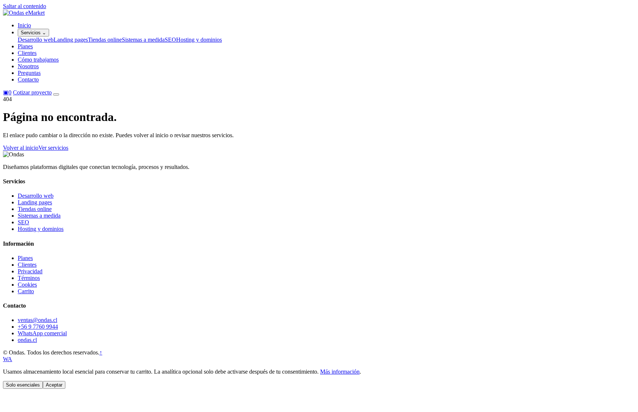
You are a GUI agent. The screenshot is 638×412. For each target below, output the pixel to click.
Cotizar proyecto (32, 92)
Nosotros (28, 66)
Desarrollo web (36, 40)
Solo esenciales (23, 385)
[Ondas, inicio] (24, 13)
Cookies (27, 284)
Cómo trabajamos (38, 59)
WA (7, 359)
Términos (29, 278)
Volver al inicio (20, 148)
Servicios (33, 32)
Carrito (26, 291)
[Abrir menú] (56, 94)
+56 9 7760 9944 (38, 326)
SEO (170, 40)
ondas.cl (27, 340)
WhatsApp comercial (42, 333)
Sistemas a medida (143, 40)
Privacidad (30, 271)
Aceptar (54, 385)
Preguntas (29, 73)
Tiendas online (105, 40)
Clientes (27, 53)
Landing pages (71, 40)
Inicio (24, 25)
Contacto (28, 79)
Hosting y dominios (199, 40)
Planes (25, 46)
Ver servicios (53, 148)
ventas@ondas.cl (37, 320)
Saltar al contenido (24, 6)
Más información (340, 371)
